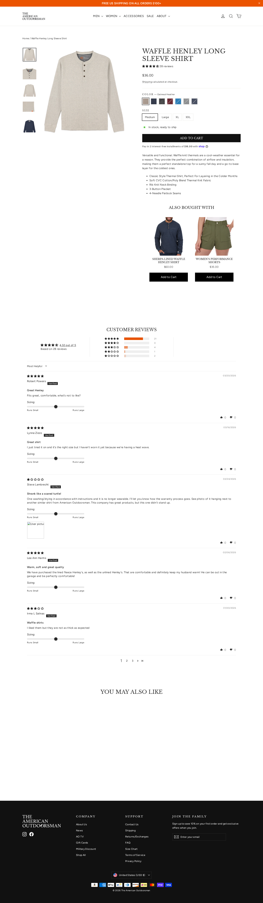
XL (177, 117)
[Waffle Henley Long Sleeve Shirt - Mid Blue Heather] (42, 773)
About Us (81, 824)
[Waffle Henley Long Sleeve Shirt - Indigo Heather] (29, 773)
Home (25, 38)
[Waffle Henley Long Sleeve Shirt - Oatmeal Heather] (24, 773)
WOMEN (112, 16)
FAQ (127, 842)
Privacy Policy (133, 861)
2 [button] (127, 660)
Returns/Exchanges (136, 836)
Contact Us (132, 824)
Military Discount (86, 848)
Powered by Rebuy (191, 292)
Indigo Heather (153, 101)
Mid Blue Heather (178, 101)
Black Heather (162, 101)
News (79, 830)
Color (158, 94)
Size (146, 110)
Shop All (81, 855)
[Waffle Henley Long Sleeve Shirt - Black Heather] (33, 773)
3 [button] (132, 660)
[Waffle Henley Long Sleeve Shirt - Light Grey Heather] (46, 773)
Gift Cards (82, 842)
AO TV (80, 836)
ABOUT (162, 16)
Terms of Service (135, 855)
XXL (188, 117)
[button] (151, 66)
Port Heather (170, 101)
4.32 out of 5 (68, 345)
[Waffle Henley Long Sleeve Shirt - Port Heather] (38, 773)
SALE (150, 16)
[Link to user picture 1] (35, 530)
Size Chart (131, 848)
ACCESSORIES (134, 16)
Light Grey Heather (186, 101)
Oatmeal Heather (145, 101)
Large (165, 117)
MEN (96, 16)
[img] (35, 376)
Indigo (194, 101)
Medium (150, 117)
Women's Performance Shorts (214, 260)
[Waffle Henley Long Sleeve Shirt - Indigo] (51, 773)
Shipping (147, 81)
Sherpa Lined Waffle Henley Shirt (168, 260)
